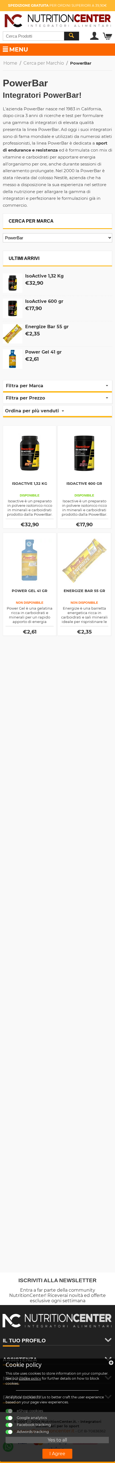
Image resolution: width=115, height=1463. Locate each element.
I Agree (57, 1453)
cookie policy (30, 1378)
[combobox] (41, 36)
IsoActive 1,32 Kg (44, 276)
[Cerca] (71, 36)
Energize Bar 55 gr (47, 326)
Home (10, 63)
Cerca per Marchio (43, 63)
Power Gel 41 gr (43, 352)
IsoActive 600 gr (44, 301)
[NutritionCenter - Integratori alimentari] (57, 19)
